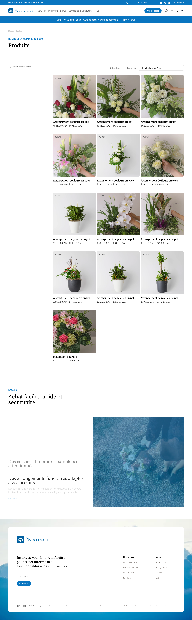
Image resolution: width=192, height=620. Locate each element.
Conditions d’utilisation (154, 606)
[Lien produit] (74, 103)
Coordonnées (170, 606)
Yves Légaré (39, 606)
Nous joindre (161, 567)
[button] (176, 10)
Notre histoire (161, 562)
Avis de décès (153, 11)
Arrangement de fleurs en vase (71, 180)
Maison (11, 31)
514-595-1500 (141, 2)
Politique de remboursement (110, 606)
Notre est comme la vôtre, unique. (26, 2)
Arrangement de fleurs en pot (71, 121)
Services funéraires (131, 567)
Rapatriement (129, 573)
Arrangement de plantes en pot (71, 239)
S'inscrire (23, 583)
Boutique (127, 578)
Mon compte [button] (178, 2)
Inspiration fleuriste (65, 356)
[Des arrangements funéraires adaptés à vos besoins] (138, 462)
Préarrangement (130, 562)
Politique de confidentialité (133, 606)
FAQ (157, 578)
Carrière (159, 573)
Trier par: (132, 68)
